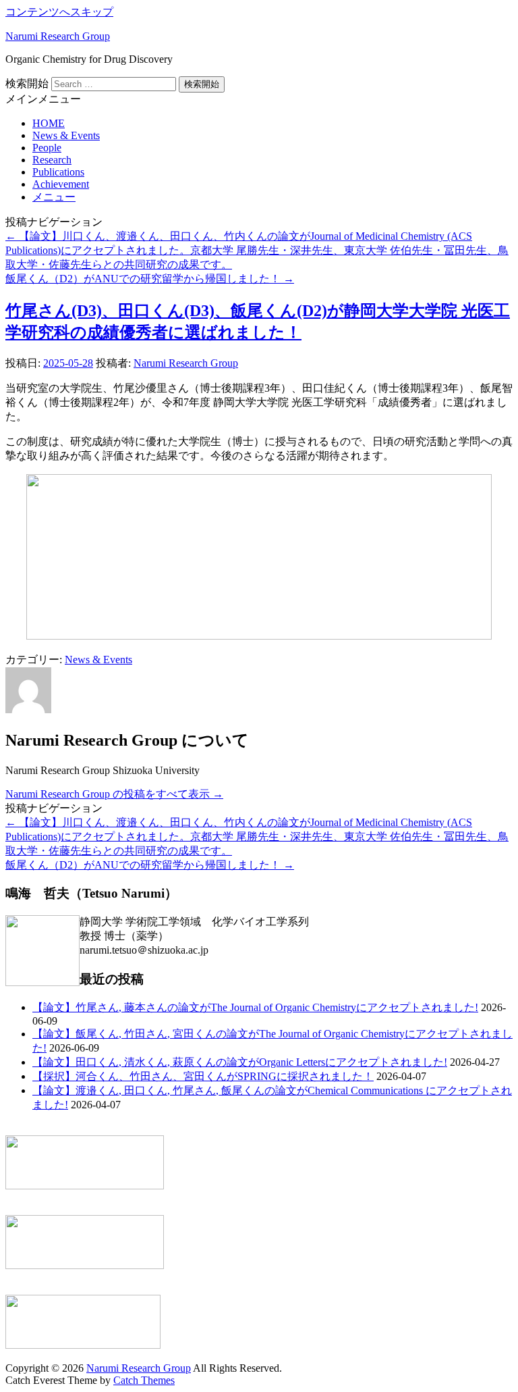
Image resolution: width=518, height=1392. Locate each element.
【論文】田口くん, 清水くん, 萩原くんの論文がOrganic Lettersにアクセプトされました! (239, 1062)
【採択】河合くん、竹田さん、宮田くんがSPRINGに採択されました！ (203, 1076)
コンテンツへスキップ (59, 12)
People (46, 147)
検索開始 (27, 83)
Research (51, 159)
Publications (58, 172)
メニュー (54, 197)
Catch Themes (144, 1380)
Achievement (60, 184)
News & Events (66, 135)
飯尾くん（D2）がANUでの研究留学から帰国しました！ (149, 278)
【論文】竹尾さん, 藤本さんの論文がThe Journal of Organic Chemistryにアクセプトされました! (255, 1007)
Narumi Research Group (57, 36)
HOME (48, 123)
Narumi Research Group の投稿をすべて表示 (114, 794)
